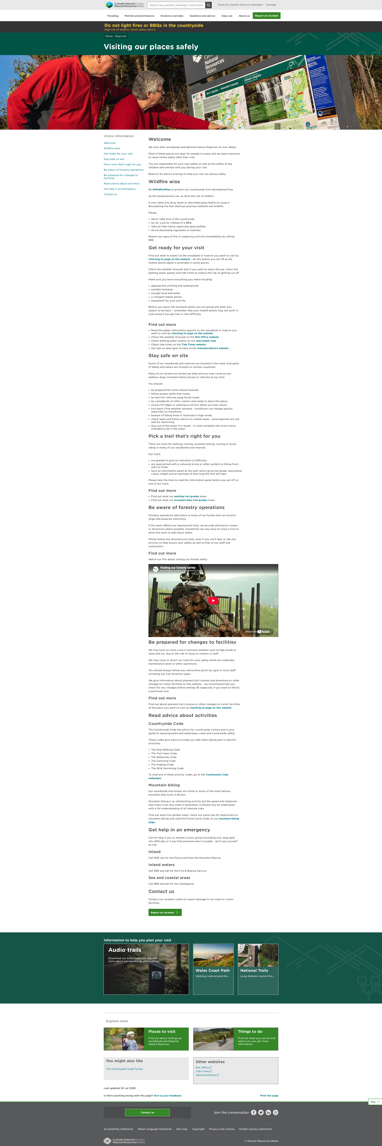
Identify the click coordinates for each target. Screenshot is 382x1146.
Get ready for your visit (118, 153)
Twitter (261, 1112)
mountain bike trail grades (190, 500)
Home (109, 36)
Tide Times (202, 1071)
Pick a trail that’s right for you (122, 164)
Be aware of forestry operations (123, 169)
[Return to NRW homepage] (125, 5)
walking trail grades (186, 496)
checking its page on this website (169, 259)
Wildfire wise (112, 148)
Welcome (109, 142)
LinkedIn (268, 1112)
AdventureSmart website (212, 348)
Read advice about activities (122, 183)
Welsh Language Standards (155, 1129)
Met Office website (207, 337)
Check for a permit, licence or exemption (240, 4)
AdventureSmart (206, 1074)
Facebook (253, 1112)
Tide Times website (194, 344)
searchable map (206, 340)
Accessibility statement (118, 1129)
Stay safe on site (114, 159)
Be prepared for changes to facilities (121, 177)
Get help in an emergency (120, 188)
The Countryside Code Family (124, 1068)
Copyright (198, 1129)
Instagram (275, 1112)
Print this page (269, 1095)
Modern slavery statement (255, 1129)
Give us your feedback (167, 1095)
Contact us (110, 194)
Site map (181, 1129)
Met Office (202, 1067)
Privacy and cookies (221, 1129)
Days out (120, 36)
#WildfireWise (161, 189)
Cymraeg (271, 4)
